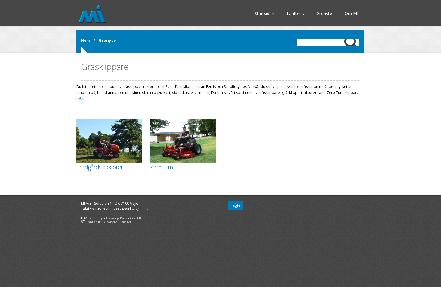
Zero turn (161, 167)
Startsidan (264, 13)
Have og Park (116, 218)
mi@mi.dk (140, 209)
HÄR (80, 98)
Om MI (351, 13)
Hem (85, 40)
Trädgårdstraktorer (99, 167)
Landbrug (95, 218)
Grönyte (324, 13)
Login (235, 205)
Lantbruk (295, 13)
